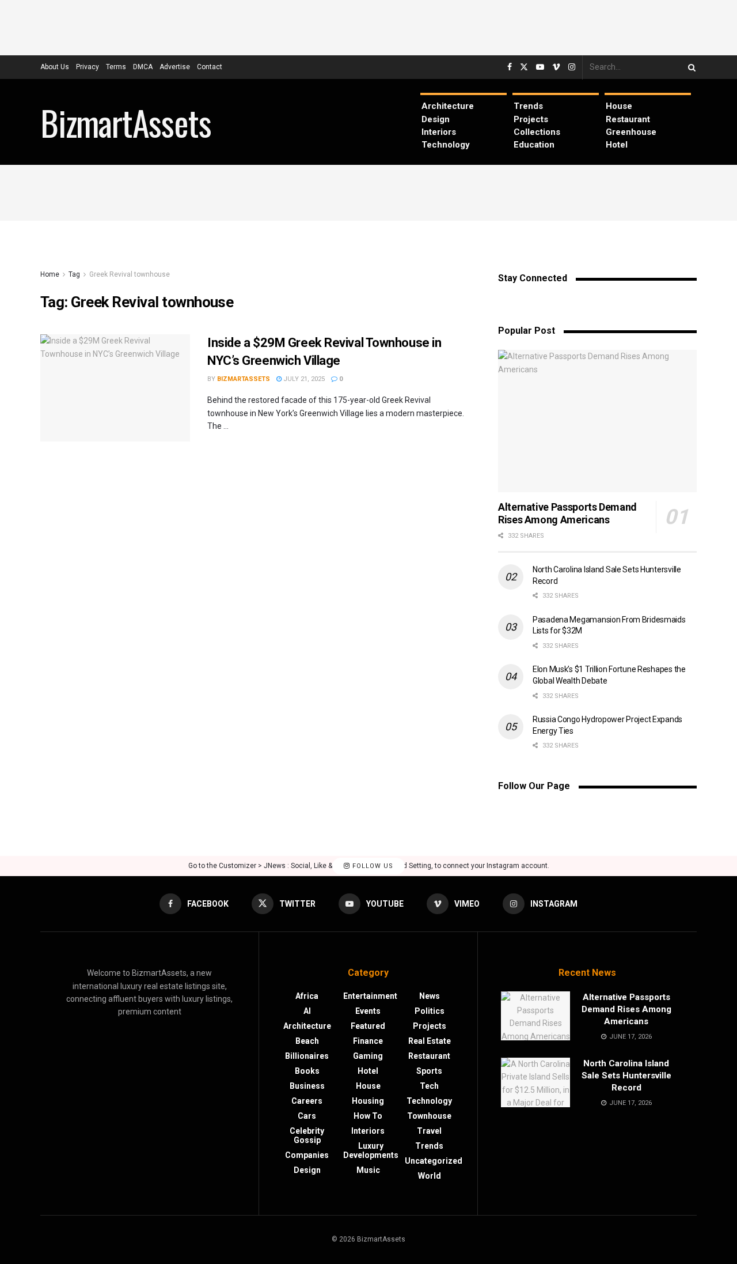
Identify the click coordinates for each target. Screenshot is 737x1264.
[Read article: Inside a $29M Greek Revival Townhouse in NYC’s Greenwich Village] (115, 388)
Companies (307, 1155)
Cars (307, 1115)
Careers (306, 1100)
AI (307, 1011)
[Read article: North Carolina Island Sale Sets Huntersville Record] (535, 1082)
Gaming (368, 1056)
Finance (368, 1041)
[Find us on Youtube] (540, 67)
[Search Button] (689, 67)
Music (368, 1170)
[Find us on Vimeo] (556, 67)
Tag (74, 274)
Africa (306, 996)
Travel (429, 1130)
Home (49, 274)
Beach (307, 1041)
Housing (368, 1100)
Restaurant (628, 119)
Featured (368, 1026)
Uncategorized (433, 1160)
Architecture (447, 106)
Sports (429, 1071)
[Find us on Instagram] (571, 67)
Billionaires (307, 1056)
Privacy (87, 67)
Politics (430, 1011)
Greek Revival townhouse (129, 274)
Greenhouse (631, 132)
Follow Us (371, 866)
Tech (429, 1086)
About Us (54, 67)
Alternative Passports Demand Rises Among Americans (567, 513)
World (429, 1175)
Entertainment (370, 996)
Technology (445, 144)
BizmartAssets (125, 122)
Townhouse (429, 1115)
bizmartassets (243, 379)
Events (368, 1011)
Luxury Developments (370, 1150)
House (619, 106)
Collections (537, 132)
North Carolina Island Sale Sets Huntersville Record (626, 1075)
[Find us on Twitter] (524, 67)
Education (534, 144)
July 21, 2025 (303, 379)
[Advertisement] (368, 26)
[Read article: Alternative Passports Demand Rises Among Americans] (597, 421)
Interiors (438, 132)
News (429, 996)
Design (435, 119)
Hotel (617, 144)
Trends (528, 106)
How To (368, 1115)
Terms (116, 67)
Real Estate (429, 1041)
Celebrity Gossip (307, 1135)
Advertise (174, 67)
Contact (209, 67)
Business (307, 1086)
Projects (531, 119)
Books (307, 1071)
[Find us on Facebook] (509, 67)
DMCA (143, 67)
